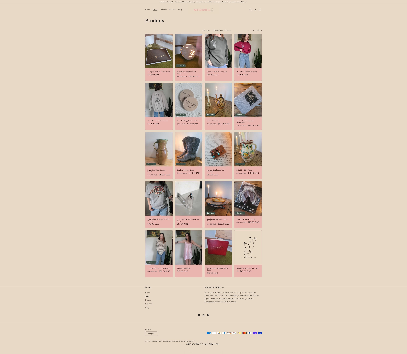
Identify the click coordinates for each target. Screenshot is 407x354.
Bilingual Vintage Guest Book (158, 72)
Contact (148, 304)
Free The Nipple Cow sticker (188, 121)
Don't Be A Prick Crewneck (217, 72)
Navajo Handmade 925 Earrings (215, 171)
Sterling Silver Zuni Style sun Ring (188, 220)
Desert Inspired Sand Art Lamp (186, 72)
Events (148, 300)
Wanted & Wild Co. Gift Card (247, 268)
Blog (147, 307)
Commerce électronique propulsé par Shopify (179, 341)
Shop (147, 296)
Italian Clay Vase (213, 121)
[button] (155, 9)
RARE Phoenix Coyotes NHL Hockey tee (158, 220)
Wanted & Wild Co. (157, 341)
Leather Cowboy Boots (186, 170)
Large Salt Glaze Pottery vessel (156, 171)
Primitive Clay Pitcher (244, 170)
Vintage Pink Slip (183, 268)
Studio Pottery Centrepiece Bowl (217, 220)
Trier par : (206, 30)
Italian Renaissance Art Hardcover (245, 122)
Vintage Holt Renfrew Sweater (158, 268)
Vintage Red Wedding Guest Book (217, 269)
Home (147, 293)
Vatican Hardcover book (245, 219)
